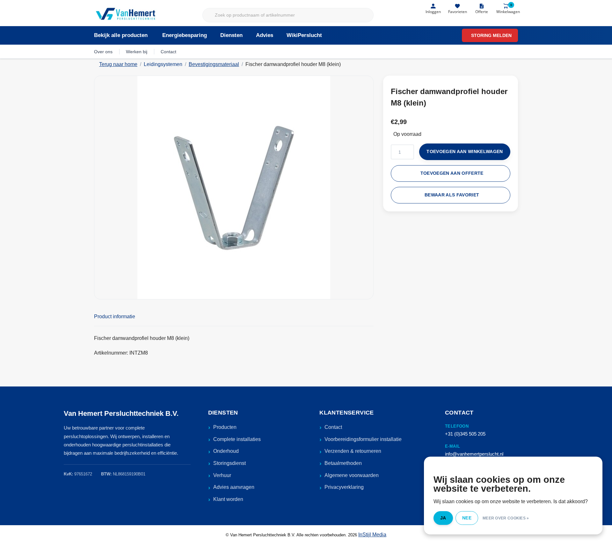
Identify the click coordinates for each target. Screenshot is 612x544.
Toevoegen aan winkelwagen (464, 151)
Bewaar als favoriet (452, 195)
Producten (225, 427)
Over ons (103, 51)
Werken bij (136, 51)
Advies (264, 35)
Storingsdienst (229, 463)
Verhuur (222, 475)
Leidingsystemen (163, 64)
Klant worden (228, 499)
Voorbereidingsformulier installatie (363, 439)
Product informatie (114, 316)
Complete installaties (237, 439)
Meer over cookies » (506, 518)
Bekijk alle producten (121, 35)
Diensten (231, 35)
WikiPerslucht (304, 35)
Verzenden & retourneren (352, 451)
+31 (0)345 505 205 (465, 434)
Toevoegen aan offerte (451, 173)
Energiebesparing (184, 35)
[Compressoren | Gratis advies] (126, 14)
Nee (466, 517)
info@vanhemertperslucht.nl (474, 454)
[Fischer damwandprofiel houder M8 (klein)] (234, 187)
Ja (443, 517)
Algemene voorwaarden (351, 475)
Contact (168, 51)
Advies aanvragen (233, 487)
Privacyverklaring (344, 487)
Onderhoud (226, 451)
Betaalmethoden (343, 463)
